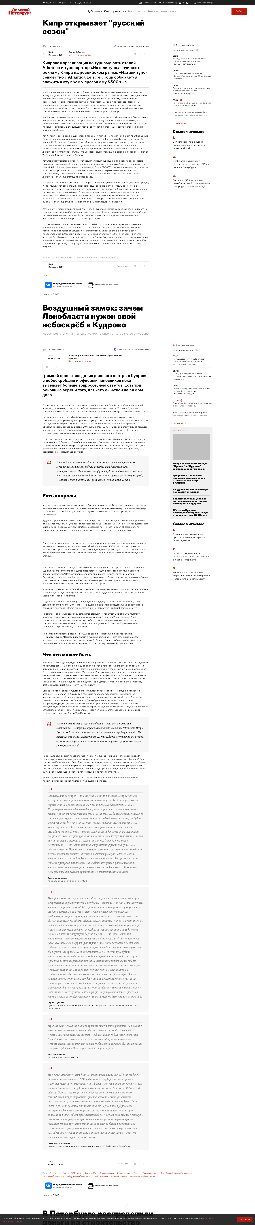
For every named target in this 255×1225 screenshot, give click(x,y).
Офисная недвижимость (53, 1176)
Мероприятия (136, 11)
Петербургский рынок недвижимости (176, 1173)
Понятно (245, 1219)
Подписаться (149, 2)
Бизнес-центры (123, 1173)
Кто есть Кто (168, 11)
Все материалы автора (80, 55)
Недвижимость (101, 1176)
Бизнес (137, 1173)
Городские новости (119, 1176)
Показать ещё (179, 123)
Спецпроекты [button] (114, 11)
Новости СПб (90, 1173)
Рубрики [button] (94, 11)
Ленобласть (54, 1173)
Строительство (150, 1173)
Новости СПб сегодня (72, 1173)
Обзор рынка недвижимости (79, 1176)
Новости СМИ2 (50, 294)
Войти (239, 11)
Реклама (153, 11)
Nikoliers (108, 617)
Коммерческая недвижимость (142, 1176)
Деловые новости (106, 1173)
